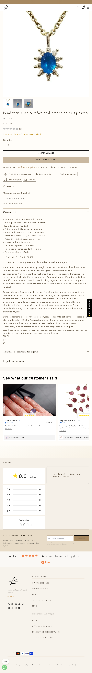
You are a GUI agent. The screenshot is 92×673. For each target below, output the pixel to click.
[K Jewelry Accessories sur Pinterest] (19, 604)
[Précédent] (28, 2)
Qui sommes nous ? (40, 583)
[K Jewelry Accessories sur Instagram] (12, 604)
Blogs (35, 606)
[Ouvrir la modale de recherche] (78, 7)
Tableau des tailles (41, 600)
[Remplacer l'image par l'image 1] (7, 103)
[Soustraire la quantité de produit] (5, 145)
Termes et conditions (42, 638)
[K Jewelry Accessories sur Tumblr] (9, 608)
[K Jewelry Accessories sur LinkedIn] (16, 604)
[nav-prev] (3, 410)
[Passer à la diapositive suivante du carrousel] (87, 454)
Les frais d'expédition (28, 167)
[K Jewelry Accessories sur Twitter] (12, 608)
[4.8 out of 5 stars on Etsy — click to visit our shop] (30, 555)
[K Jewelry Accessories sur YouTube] (19, 608)
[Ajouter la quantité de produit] (12, 145)
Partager (10, 186)
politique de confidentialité (46, 632)
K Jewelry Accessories (32, 665)
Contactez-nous (40, 589)
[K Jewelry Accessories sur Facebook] (9, 604)
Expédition (37, 620)
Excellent (13, 556)
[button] (24, 489)
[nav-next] (89, 410)
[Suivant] (63, 2)
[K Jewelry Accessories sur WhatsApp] (16, 608)
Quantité (7, 140)
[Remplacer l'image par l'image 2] (17, 103)
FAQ (34, 594)
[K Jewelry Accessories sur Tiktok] (23, 604)
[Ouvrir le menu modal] (87, 7)
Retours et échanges (42, 626)
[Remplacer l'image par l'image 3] (28, 103)
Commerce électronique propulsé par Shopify (63, 665)
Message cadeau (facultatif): (17, 193)
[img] (10, 129)
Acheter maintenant (46, 160)
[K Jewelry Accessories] (6, 7)
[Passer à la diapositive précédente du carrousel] (82, 454)
